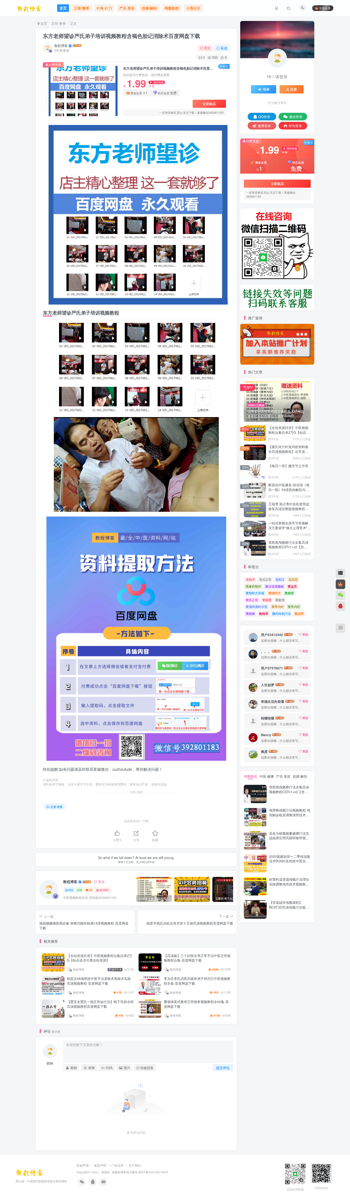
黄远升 (292, 586)
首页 (43, 23)
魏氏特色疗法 (281, 613)
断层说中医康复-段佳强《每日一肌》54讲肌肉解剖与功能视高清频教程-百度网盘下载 (289, 491)
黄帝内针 (277, 606)
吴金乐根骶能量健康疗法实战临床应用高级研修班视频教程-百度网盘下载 (289, 838)
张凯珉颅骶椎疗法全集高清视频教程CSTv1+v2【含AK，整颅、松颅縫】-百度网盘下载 (289, 549)
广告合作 (117, 1165)
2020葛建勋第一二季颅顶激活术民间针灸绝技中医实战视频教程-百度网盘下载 (289, 861)
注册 (293, 89)
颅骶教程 (250, 776)
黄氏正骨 (252, 600)
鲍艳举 (263, 613)
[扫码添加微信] (340, 595)
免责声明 (100, 1165)
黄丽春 (250, 613)
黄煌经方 (274, 593)
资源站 (105, 1172)
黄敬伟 (280, 600)
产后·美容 (283, 776)
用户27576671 (272, 668)
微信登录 (295, 116)
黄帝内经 (294, 606)
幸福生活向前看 (272, 701)
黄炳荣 (289, 593)
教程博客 (61, 45)
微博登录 (264, 125)
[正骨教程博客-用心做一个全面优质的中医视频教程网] (29, 1171)
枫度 (264, 751)
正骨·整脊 (58, 23)
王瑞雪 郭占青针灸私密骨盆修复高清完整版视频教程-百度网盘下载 (289, 509)
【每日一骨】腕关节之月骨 (288, 465)
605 (70, 890)
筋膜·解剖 (300, 776)
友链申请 (82, 1165)
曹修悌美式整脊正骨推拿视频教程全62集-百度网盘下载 (196, 1004)
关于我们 (135, 1165)
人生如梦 (267, 684)
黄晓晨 (266, 600)
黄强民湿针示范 (256, 606)
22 (90, 890)
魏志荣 (299, 613)
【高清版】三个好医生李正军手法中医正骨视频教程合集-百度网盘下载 (197, 958)
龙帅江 (280, 579)
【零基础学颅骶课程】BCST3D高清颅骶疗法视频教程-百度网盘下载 (289, 907)
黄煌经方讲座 (255, 593)
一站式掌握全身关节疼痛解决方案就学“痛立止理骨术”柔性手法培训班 (289, 528)
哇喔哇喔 (267, 718)
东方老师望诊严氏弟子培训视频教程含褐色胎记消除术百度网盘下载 (121, 36)
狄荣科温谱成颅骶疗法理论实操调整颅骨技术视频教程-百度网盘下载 (289, 884)
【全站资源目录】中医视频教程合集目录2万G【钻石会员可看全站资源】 (99, 958)
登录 (266, 89)
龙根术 (250, 579)
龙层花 (293, 579)
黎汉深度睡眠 (274, 586)
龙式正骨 (265, 579)
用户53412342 (272, 634)
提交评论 (223, 1067)
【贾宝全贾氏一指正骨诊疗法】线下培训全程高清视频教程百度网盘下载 (100, 1004)
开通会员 (324, 8)
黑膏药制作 (253, 586)
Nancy (266, 734)
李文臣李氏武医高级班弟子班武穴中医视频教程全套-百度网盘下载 (197, 981)
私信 (224, 48)
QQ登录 (264, 116)
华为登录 (295, 125)
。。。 (266, 651)
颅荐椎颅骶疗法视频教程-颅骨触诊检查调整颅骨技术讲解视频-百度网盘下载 (289, 815)
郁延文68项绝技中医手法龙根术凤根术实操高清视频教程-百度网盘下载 (99, 981)
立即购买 (209, 103)
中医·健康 (267, 776)
